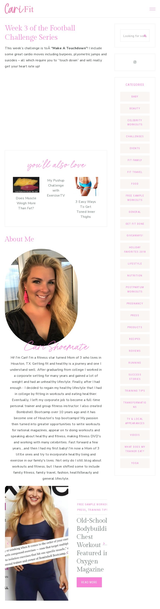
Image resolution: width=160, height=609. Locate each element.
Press (81, 509)
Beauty (135, 108)
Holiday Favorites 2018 (135, 249)
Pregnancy (135, 303)
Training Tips (98, 509)
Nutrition (134, 275)
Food (135, 183)
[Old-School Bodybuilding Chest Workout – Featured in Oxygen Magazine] (36, 543)
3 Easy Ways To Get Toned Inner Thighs (85, 209)
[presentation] (8, 543)
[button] (152, 8)
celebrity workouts (135, 122)
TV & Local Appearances (135, 421)
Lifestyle (135, 263)
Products (135, 327)
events (135, 148)
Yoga (135, 463)
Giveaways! (135, 235)
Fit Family (135, 160)
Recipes (135, 338)
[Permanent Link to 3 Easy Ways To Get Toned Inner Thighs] (85, 195)
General (135, 211)
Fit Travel (134, 172)
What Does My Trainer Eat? (135, 449)
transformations (134, 405)
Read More (89, 582)
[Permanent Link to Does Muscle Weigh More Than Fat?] (26, 191)
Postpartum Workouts (135, 289)
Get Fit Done (135, 223)
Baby (135, 96)
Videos (135, 434)
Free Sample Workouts (94, 504)
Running (135, 362)
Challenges (135, 136)
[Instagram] (135, 62)
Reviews (135, 350)
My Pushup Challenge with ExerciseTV (56, 188)
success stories (135, 377)
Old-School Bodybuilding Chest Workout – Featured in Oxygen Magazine (95, 545)
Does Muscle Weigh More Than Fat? (26, 203)
